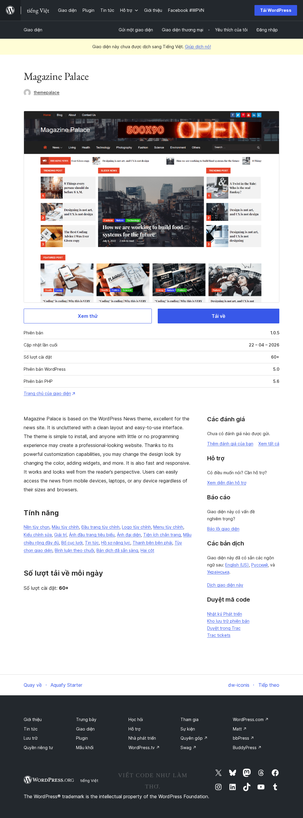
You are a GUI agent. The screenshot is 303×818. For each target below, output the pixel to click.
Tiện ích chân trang (162, 534)
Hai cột (147, 550)
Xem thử (88, 316)
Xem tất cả (268, 443)
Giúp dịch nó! (198, 46)
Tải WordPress (275, 10)
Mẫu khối (85, 747)
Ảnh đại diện (129, 534)
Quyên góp (194, 738)
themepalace (46, 92)
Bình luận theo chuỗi (74, 550)
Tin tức (92, 542)
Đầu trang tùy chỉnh (100, 526)
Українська (218, 571)
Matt (240, 728)
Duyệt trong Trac (224, 628)
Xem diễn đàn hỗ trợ (226, 482)
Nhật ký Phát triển (224, 613)
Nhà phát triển (142, 738)
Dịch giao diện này (225, 584)
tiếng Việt (89, 780)
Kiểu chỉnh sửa (38, 534)
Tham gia (189, 719)
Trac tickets (219, 635)
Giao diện (33, 29)
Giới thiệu (33, 719)
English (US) (237, 564)
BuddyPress (247, 747)
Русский (259, 564)
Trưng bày (86, 719)
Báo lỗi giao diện (223, 528)
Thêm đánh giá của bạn (230, 443)
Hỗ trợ (134, 728)
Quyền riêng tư (38, 747)
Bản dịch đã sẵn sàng (117, 550)
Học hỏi (135, 719)
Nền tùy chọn (36, 526)
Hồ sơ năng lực (115, 542)
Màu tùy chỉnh (65, 526)
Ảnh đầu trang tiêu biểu (92, 534)
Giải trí (60, 534)
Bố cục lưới (72, 542)
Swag (188, 747)
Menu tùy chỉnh (168, 526)
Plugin (82, 738)
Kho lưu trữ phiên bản (228, 620)
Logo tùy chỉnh (136, 526)
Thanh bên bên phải (152, 542)
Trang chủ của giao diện (47, 393)
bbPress (243, 738)
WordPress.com (251, 719)
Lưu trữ (31, 738)
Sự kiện (187, 728)
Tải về (218, 316)
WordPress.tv (144, 747)
